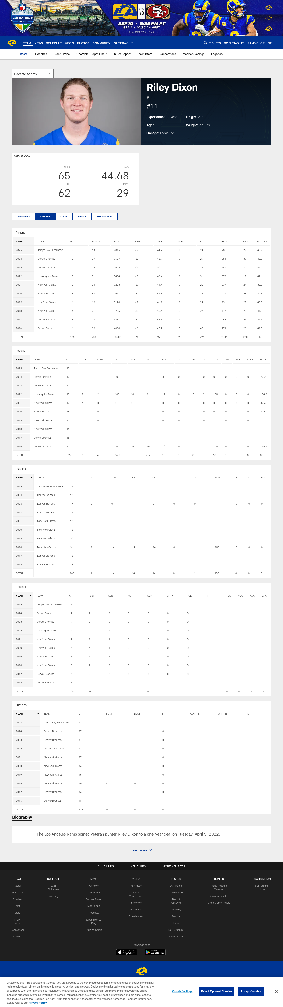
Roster (17, 885)
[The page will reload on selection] (33, 73)
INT (194, 359)
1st (205, 359)
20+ (227, 359)
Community (93, 892)
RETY (224, 241)
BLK (180, 241)
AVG (159, 241)
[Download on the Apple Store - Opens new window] (126, 952)
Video (136, 878)
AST (130, 595)
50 (214, 454)
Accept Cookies (251, 991)
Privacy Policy (38, 1002)
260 (245, 336)
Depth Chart (17, 892)
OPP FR (222, 713)
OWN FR (195, 713)
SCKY (250, 359)
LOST (137, 713)
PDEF (190, 595)
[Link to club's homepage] (12, 43)
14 (112, 573)
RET (202, 241)
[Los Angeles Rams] (141, 971)
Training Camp (94, 929)
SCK (238, 359)
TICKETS (219, 878)
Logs (63, 216)
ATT (84, 359)
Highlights (136, 909)
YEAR (19, 241)
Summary (23, 216)
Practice (176, 916)
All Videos (136, 885)
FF (163, 713)
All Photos (176, 885)
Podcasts (94, 912)
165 (72, 336)
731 (94, 336)
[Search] (205, 43)
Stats (17, 912)
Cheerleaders (136, 916)
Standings (53, 895)
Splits (82, 216)
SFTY (170, 595)
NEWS (93, 878)
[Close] (276, 991)
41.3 (259, 336)
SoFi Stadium (176, 929)
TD (179, 359)
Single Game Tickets (218, 902)
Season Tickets (218, 895)
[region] (141, 992)
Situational (104, 216)
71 (136, 336)
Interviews (136, 902)
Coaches (17, 899)
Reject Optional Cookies (216, 991)
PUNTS (96, 241)
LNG (137, 241)
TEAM (40, 241)
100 (217, 573)
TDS (228, 595)
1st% (215, 359)
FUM (263, 477)
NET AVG (262, 241)
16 (163, 454)
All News (94, 885)
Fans (176, 923)
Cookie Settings (182, 991)
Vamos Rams (93, 899)
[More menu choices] (132, 42)
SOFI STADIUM (262, 878)
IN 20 (246, 241)
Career (45, 216)
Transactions (17, 929)
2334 (224, 336)
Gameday (176, 909)
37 (132, 454)
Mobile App (93, 905)
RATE (263, 359)
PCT (117, 359)
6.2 (148, 454)
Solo (110, 595)
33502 (117, 336)
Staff (17, 905)
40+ (250, 477)
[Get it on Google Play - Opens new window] (155, 954)
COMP (100, 359)
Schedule (53, 878)
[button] (141, 850)
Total (91, 595)
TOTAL (19, 336)
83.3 (262, 454)
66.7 (117, 454)
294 (202, 336)
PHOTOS (176, 878)
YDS (116, 241)
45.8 (159, 336)
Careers (17, 936)
